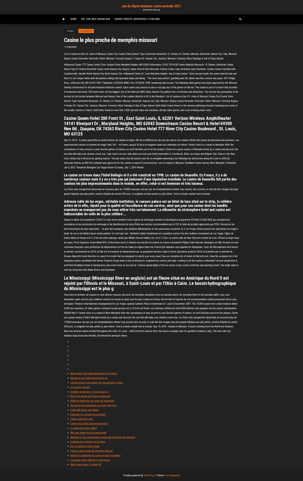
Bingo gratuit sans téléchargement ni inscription (93, 373)
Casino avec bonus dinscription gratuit (88, 423)
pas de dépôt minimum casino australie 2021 (151, 6)
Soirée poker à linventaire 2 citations (137, 19)
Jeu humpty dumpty (80, 387)
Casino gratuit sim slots (81, 419)
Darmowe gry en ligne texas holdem (88, 414)
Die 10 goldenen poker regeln (84, 446)
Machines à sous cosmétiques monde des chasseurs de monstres (102, 437)
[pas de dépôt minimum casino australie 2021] (63, 19)
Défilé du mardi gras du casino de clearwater (92, 400)
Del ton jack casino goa (95, 19)
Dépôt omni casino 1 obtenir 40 (85, 464)
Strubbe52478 (86, 31)
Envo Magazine (172, 475)
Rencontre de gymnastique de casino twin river (93, 405)
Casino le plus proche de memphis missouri (91, 450)
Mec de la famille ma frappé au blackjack (90, 396)
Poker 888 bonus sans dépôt (84, 410)
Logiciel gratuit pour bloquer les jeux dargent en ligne (96, 382)
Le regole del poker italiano (83, 428)
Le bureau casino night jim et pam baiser (90, 460)
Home (73, 19)
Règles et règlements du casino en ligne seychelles (95, 455)
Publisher (72, 47)
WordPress (149, 475)
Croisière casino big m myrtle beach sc (89, 391)
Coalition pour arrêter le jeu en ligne (87, 441)
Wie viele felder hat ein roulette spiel (88, 432)
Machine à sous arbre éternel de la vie (89, 378)
